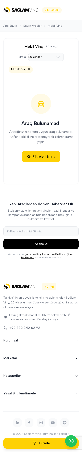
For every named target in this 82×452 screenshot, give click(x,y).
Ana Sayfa (10, 26)
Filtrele (44, 443)
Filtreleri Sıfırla (44, 156)
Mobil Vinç (55, 26)
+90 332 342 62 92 (24, 328)
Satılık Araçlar (32, 26)
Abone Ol (41, 244)
